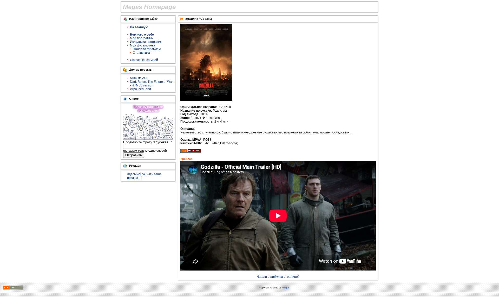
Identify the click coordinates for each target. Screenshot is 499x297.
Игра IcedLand (140, 89)
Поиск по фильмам (147, 49)
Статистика (141, 53)
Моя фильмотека (142, 45)
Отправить (133, 155)
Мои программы (142, 38)
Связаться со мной (144, 60)
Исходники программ (145, 42)
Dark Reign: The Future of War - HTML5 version (151, 83)
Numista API (138, 78)
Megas (286, 287)
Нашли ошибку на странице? (278, 277)
